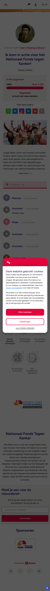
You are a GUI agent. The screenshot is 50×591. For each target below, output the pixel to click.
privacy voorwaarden (14, 288)
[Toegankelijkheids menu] (47, 588)
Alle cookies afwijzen (25, 328)
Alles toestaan (25, 312)
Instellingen (25, 321)
